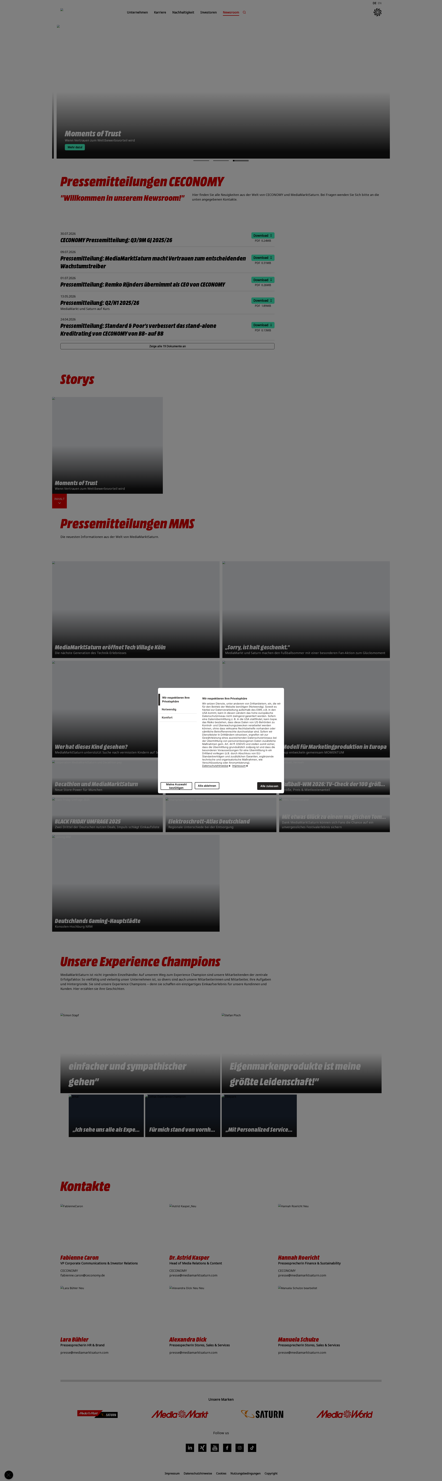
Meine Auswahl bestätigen (176, 786)
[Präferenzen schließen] (8, 1475)
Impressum (239, 765)
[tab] (177, 700)
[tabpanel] (241, 734)
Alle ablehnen (207, 785)
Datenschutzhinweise (215, 765)
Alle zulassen (269, 786)
